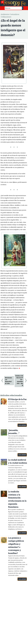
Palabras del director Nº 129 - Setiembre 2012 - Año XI (19, 380)
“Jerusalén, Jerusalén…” (13, 432)
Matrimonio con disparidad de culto (8, 380)
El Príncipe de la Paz (17, 399)
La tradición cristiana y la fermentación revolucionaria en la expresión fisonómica (17, 499)
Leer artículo (22, 425)
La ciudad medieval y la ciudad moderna (17, 461)
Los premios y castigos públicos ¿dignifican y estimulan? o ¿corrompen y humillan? (16, 545)
